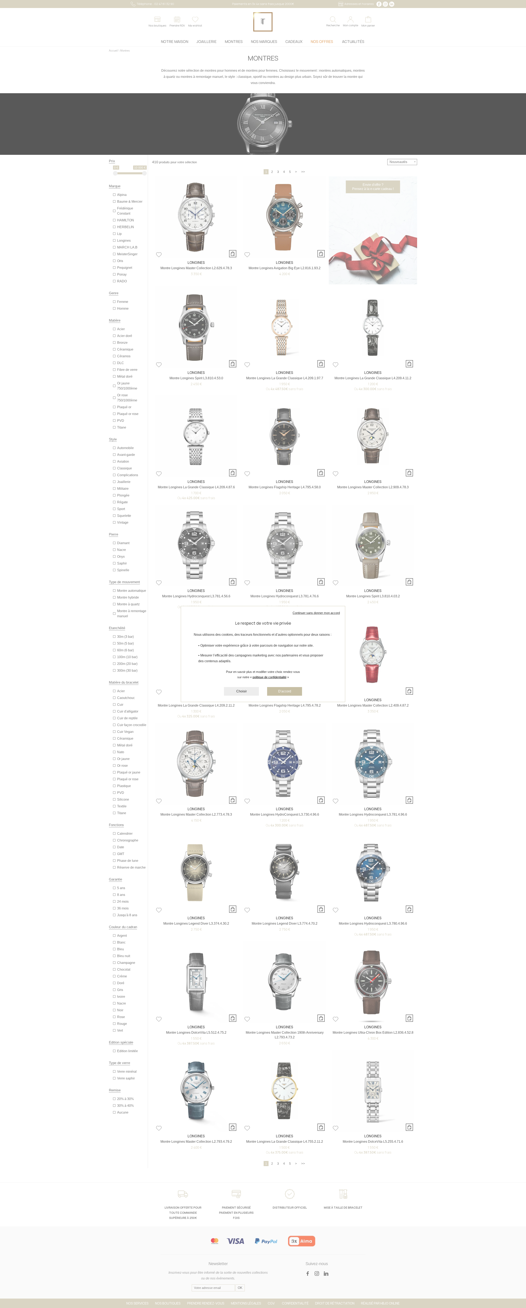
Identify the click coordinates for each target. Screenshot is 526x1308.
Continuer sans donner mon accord (316, 613)
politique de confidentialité (269, 677)
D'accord (284, 691)
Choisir (241, 691)
